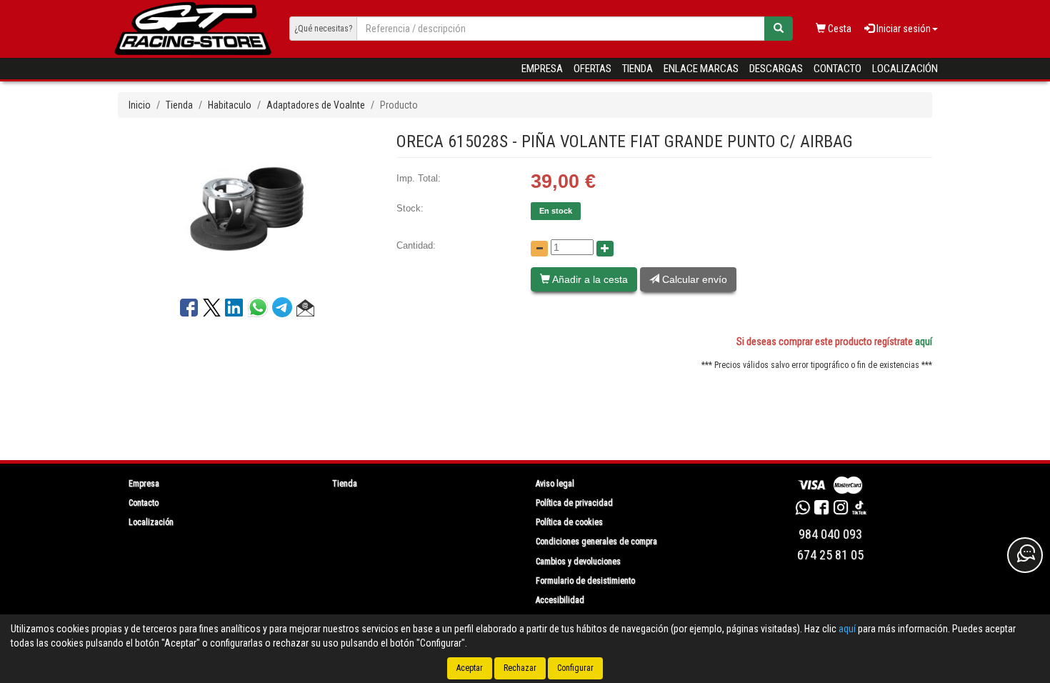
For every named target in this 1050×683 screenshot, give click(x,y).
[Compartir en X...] (212, 310)
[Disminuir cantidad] (539, 248)
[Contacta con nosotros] (1025, 555)
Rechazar (520, 668)
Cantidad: (416, 245)
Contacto (837, 68)
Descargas (776, 68)
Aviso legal (555, 484)
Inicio (140, 105)
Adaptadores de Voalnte (315, 105)
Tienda (637, 68)
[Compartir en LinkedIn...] (234, 310)
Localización (905, 68)
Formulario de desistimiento (585, 581)
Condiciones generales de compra (596, 542)
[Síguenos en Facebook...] (821, 509)
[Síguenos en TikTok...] (859, 509)
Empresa (542, 68)
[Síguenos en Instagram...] (841, 509)
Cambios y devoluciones (578, 562)
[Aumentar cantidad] (605, 248)
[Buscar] (778, 28)
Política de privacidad (574, 503)
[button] (305, 310)
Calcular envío (693, 279)
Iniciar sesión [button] (902, 28)
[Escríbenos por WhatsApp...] (802, 509)
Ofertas (592, 68)
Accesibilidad (560, 600)
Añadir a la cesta (589, 279)
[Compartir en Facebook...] (189, 310)
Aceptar (469, 668)
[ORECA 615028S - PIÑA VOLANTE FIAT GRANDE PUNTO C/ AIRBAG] (246, 207)
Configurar (575, 668)
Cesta (838, 28)
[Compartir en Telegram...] (284, 311)
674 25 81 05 (830, 554)
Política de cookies (569, 522)
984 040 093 (830, 534)
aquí (923, 341)
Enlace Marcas (701, 68)
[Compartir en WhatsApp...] (260, 311)
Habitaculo (229, 105)
